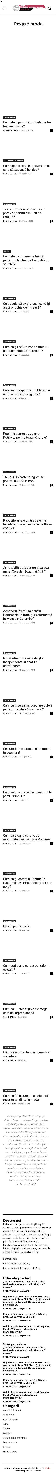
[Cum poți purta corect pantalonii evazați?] (28, 949)
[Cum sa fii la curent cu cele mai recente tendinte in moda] (28, 1079)
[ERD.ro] (28, 8)
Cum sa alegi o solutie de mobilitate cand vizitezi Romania (27, 837)
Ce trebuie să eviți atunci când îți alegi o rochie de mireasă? (26, 305)
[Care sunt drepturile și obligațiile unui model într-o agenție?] (28, 374)
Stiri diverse (9, 1291)
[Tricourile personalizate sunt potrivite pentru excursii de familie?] (28, 193)
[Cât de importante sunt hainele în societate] (28, 1036)
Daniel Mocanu (10, 174)
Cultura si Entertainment (13, 160)
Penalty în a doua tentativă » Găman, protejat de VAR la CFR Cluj (25, 1315)
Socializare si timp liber (26, 87)
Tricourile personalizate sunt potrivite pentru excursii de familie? (23, 213)
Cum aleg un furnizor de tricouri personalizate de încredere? (25, 349)
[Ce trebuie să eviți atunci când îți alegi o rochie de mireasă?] (28, 287)
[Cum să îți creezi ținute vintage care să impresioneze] (28, 993)
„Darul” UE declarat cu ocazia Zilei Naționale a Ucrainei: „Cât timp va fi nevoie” (24, 1284)
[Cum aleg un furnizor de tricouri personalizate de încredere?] (28, 330)
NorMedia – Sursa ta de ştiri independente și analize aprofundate (23, 662)
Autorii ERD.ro (9, 1017)
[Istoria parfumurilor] (28, 910)
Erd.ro (48, 1468)
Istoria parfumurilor (17, 926)
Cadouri (7, 251)
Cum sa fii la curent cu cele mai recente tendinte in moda (25, 1097)
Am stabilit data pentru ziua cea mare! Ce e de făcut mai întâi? (26, 569)
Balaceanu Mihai (11, 130)
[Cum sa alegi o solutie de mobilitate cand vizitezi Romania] (28, 819)
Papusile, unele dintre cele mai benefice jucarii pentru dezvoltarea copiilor (27, 524)
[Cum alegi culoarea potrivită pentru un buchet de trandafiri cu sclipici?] (28, 240)
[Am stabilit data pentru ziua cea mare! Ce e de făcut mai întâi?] (28, 551)
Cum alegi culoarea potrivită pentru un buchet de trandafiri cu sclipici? (26, 260)
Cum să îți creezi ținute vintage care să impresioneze (25, 1011)
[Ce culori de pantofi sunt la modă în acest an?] (28, 732)
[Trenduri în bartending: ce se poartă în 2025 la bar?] (28, 461)
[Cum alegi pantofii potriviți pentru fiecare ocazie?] (28, 106)
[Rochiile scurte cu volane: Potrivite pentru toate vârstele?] (28, 417)
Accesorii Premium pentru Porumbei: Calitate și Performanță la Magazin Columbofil (27, 615)
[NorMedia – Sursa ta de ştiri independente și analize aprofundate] (28, 642)
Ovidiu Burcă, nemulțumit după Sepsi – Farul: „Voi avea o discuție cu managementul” (26, 1329)
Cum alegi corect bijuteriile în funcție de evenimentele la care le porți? (27, 882)
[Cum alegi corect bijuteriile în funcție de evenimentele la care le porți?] (28, 862)
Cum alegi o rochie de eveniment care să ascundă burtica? (26, 167)
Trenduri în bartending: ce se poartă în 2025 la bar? (23, 479)
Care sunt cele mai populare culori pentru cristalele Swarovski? (27, 707)
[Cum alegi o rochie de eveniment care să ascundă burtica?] (28, 149)
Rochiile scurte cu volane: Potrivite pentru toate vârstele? (25, 435)
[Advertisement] (28, 57)
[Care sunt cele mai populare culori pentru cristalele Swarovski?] (28, 689)
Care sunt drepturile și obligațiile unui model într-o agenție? (26, 392)
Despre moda (9, 117)
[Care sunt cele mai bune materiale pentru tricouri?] (28, 776)
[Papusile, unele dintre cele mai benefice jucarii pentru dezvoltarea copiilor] (28, 504)
